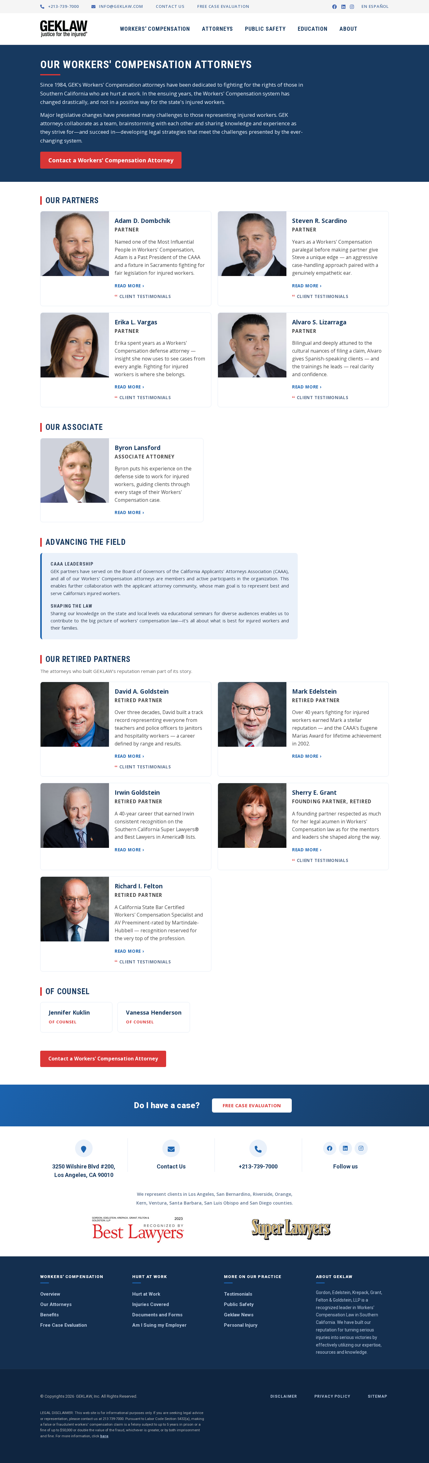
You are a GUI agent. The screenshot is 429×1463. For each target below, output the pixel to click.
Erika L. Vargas (136, 322)
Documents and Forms (157, 1315)
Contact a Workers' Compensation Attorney (110, 160)
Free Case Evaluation (252, 1105)
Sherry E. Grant (314, 792)
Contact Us (171, 1166)
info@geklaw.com (120, 6)
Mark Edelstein (314, 691)
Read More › (129, 286)
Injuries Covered (150, 1304)
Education (313, 28)
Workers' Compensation (155, 28)
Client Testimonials (143, 297)
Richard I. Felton (139, 886)
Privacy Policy (332, 1396)
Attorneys (217, 28)
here (104, 1436)
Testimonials (238, 1294)
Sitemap (377, 1396)
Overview (50, 1294)
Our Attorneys (56, 1304)
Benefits (49, 1315)
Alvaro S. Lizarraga (319, 322)
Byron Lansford (137, 448)
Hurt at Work (146, 1294)
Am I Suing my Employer (159, 1325)
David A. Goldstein (142, 691)
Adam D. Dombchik (142, 221)
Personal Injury (241, 1325)
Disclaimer (283, 1396)
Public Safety (265, 28)
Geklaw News (238, 1315)
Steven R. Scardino (319, 221)
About (348, 28)
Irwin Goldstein (137, 792)
